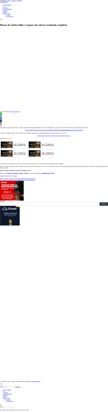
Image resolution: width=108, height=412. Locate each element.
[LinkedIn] (54, 119)
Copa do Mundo (7, 5)
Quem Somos (9, 16)
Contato (8, 15)
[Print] (54, 123)
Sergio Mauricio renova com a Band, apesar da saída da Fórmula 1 (54, 135)
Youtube (20, 173)
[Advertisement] (54, 39)
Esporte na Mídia (7, 9)
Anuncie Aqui (6, 13)
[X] (54, 121)
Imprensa (5, 10)
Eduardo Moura (16, 111)
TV (4, 6)
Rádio (4, 12)
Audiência (5, 8)
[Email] (54, 125)
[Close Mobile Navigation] (0, 21)
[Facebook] (54, 117)
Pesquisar (2, 201)
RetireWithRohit (36, 381)
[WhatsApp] (54, 113)
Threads (26, 173)
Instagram (15, 173)
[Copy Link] (54, 115)
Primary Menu (4, 2)
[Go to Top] (0, 404)
